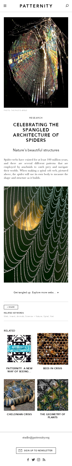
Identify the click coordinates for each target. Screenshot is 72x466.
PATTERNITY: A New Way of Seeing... (19, 370)
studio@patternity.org (36, 437)
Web (6, 316)
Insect (12, 316)
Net (52, 316)
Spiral (46, 316)
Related (9, 330)
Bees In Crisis (52, 368)
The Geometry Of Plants (52, 416)
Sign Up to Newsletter (38, 450)
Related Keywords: (14, 313)
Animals (20, 316)
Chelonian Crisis (19, 414)
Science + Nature (33, 316)
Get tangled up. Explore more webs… (36, 292)
